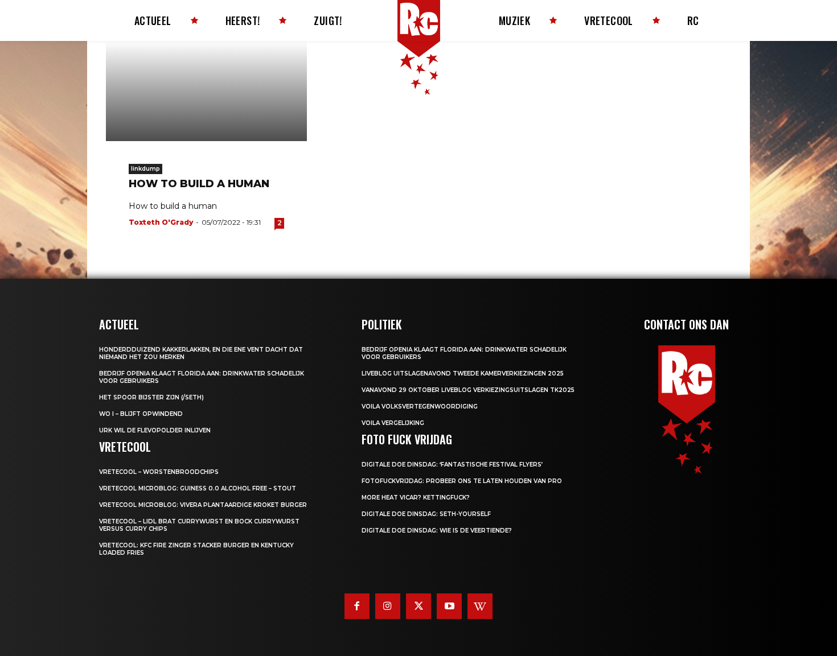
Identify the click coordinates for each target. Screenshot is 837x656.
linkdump (145, 168)
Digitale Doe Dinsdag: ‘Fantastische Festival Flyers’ (452, 464)
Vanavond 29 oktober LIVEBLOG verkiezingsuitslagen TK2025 (468, 390)
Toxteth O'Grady (161, 222)
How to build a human (199, 184)
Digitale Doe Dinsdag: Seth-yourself (426, 514)
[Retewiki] (480, 605)
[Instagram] (387, 605)
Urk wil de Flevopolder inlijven (155, 430)
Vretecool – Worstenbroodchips (159, 472)
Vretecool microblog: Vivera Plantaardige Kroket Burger (203, 505)
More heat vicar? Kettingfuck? (416, 497)
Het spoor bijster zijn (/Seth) (151, 397)
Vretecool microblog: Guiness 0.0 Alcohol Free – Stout (197, 488)
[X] (418, 605)
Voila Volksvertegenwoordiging (420, 406)
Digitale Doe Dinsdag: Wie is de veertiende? (437, 530)
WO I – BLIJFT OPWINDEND (141, 414)
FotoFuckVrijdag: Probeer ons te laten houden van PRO (462, 481)
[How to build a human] (206, 91)
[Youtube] (449, 605)
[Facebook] (357, 605)
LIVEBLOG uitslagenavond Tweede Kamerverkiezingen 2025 (463, 373)
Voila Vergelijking (393, 423)
